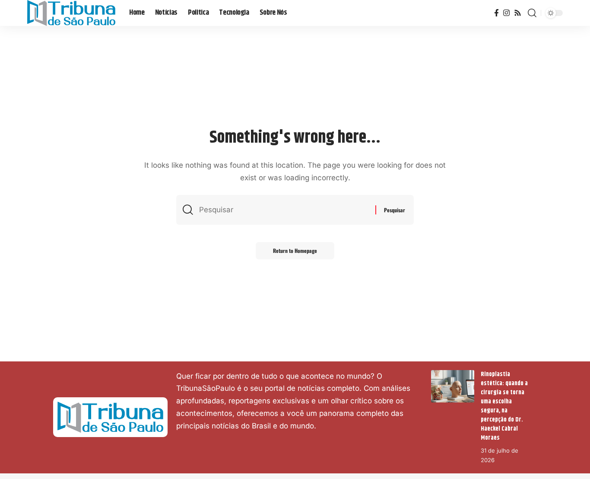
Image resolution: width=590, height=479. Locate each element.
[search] (532, 13)
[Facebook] (496, 13)
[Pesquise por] (284, 210)
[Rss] (517, 13)
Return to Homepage (295, 250)
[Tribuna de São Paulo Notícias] (71, 13)
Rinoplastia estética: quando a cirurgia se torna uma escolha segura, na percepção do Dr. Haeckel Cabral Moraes (504, 406)
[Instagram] (506, 13)
